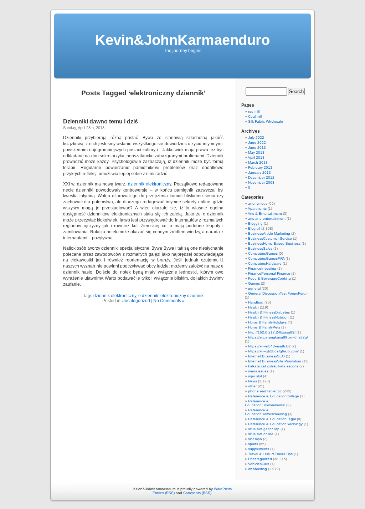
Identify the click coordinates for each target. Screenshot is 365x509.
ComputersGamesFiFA (266, 258)
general (254, 288)
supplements (258, 449)
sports (253, 444)
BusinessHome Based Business (274, 243)
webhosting (257, 469)
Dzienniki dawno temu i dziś (100, 121)
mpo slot (255, 376)
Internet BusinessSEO (266, 356)
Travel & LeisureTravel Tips (270, 454)
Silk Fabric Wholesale (265, 121)
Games (254, 283)
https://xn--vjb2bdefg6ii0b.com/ (273, 351)
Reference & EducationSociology (275, 424)
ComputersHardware (265, 263)
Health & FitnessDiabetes (269, 312)
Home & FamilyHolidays (267, 322)
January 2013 (259, 172)
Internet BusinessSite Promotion (274, 361)
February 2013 (260, 167)
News (252, 381)
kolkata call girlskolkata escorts (273, 366)
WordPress (223, 489)
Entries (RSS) (164, 493)
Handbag (255, 302)
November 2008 (261, 182)
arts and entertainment (267, 218)
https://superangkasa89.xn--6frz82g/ (278, 337)
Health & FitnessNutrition (268, 317)
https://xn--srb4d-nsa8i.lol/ (269, 346)
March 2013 (258, 162)
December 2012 (261, 177)
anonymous (257, 203)
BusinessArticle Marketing (269, 233)
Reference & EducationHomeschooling (266, 412)
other (252, 386)
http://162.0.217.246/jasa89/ (271, 332)
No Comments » (169, 300)
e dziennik (148, 295)
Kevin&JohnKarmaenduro (182, 40)
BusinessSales (260, 248)
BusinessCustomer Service (270, 238)
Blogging (255, 223)
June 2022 (257, 142)
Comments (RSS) (197, 493)
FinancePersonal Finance (269, 273)
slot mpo (255, 439)
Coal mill (255, 116)
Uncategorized (136, 300)
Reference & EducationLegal (272, 419)
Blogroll (254, 228)
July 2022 (256, 137)
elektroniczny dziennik (182, 295)
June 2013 (257, 147)
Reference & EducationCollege (273, 396)
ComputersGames (263, 253)
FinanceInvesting (262, 268)
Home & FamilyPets (264, 327)
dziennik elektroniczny (149, 184)
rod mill (253, 111)
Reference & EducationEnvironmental (265, 403)
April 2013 (256, 157)
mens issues (258, 371)
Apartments (257, 208)
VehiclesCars (258, 464)
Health (253, 307)
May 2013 (256, 152)
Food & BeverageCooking (269, 278)
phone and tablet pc (265, 391)
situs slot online (260, 434)
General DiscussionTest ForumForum (278, 293)
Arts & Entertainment (265, 213)
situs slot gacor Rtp (263, 429)
